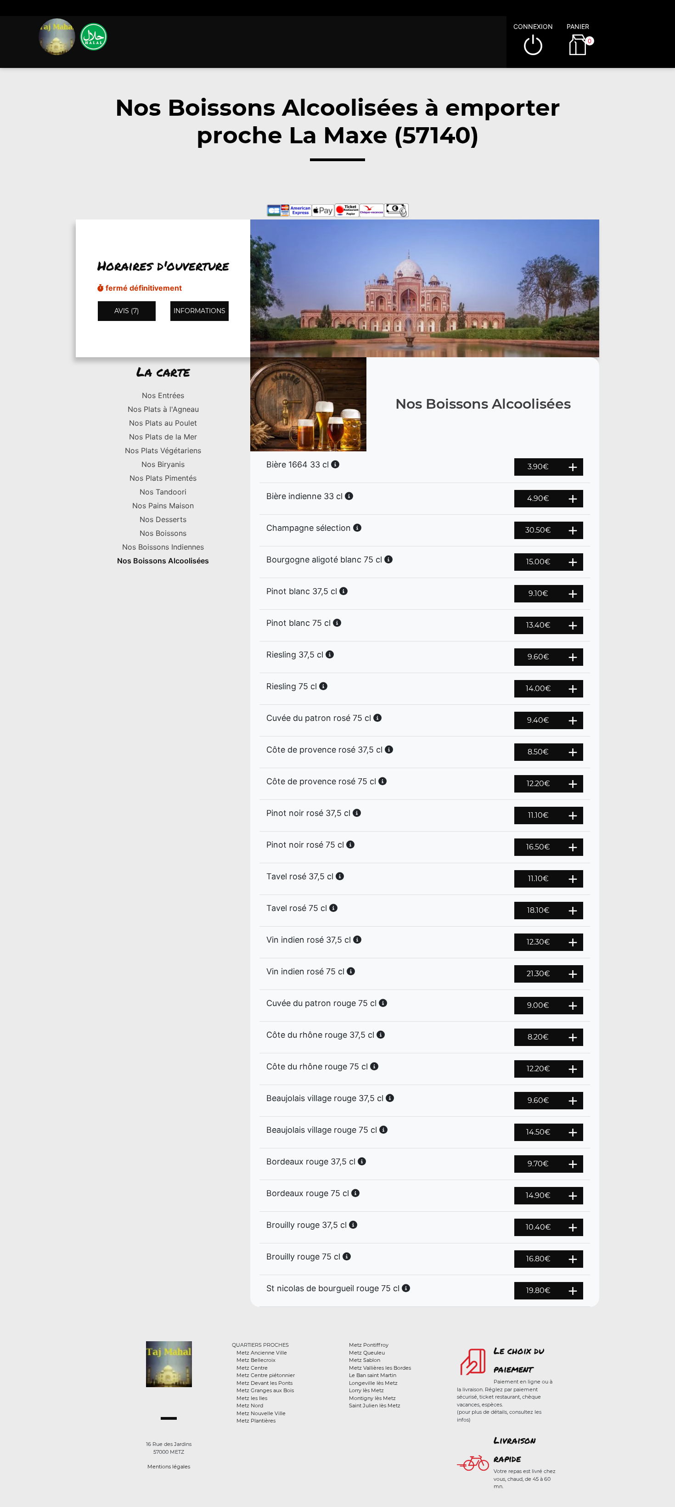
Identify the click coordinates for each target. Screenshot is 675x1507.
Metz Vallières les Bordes (380, 1368)
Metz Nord (249, 1405)
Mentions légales (168, 1466)
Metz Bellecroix (256, 1360)
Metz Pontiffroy (368, 1345)
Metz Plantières (256, 1420)
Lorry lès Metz (366, 1390)
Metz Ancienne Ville (261, 1353)
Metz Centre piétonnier (265, 1375)
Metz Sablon (364, 1360)
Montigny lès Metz (372, 1398)
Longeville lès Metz (373, 1383)
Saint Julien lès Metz (374, 1405)
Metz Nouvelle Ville (261, 1413)
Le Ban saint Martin (372, 1375)
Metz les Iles (251, 1398)
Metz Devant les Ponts (264, 1383)
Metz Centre (252, 1368)
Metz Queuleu (367, 1353)
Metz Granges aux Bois (265, 1390)
